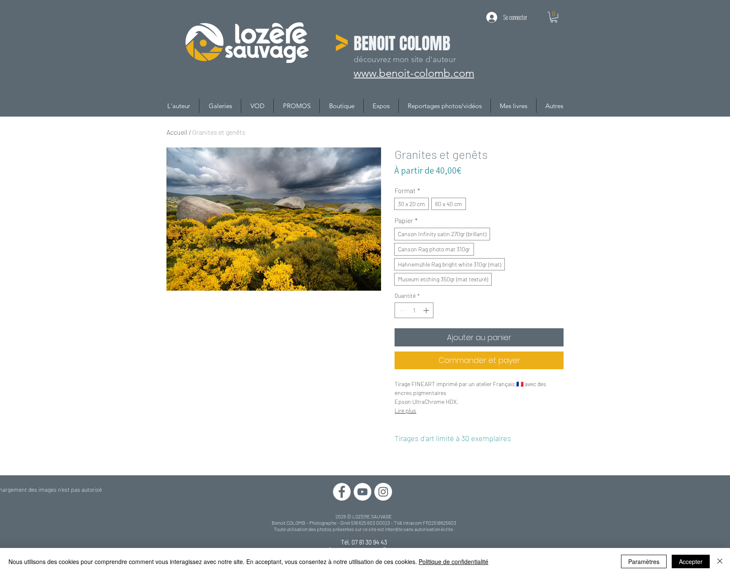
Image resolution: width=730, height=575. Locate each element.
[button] (554, 17)
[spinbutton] (414, 310)
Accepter (691, 561)
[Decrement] (401, 310)
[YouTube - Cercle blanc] (362, 492)
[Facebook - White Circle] (342, 492)
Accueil (177, 132)
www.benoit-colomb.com (415, 72)
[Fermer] (720, 561)
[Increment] (427, 310)
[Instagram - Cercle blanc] (383, 492)
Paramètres (643, 561)
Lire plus (405, 410)
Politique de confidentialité (453, 561)
